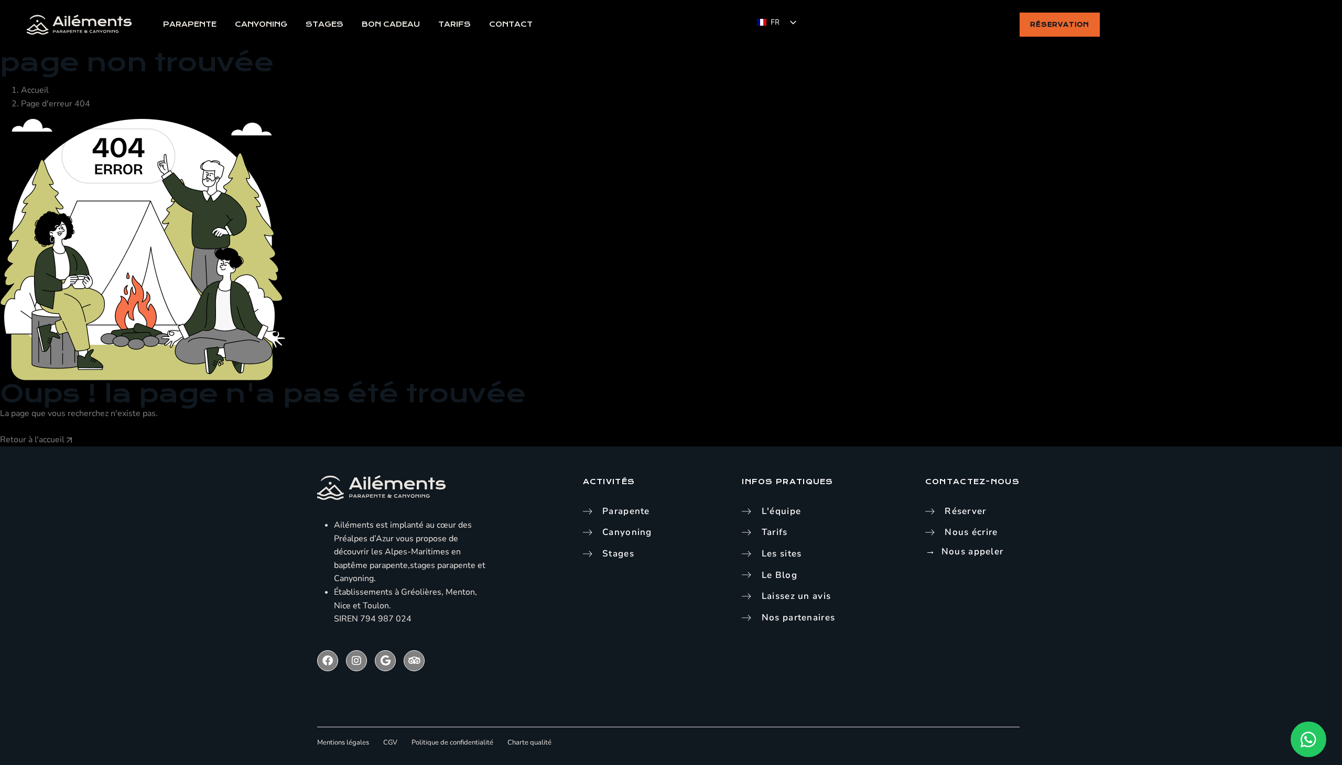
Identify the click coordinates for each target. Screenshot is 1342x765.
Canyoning (261, 24)
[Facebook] (327, 660)
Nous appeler (972, 551)
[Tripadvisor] (414, 660)
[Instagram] (356, 660)
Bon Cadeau (391, 24)
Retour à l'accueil (33, 439)
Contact (511, 24)
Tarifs (454, 24)
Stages (324, 24)
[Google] (385, 660)
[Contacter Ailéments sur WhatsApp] (1308, 739)
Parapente (190, 24)
